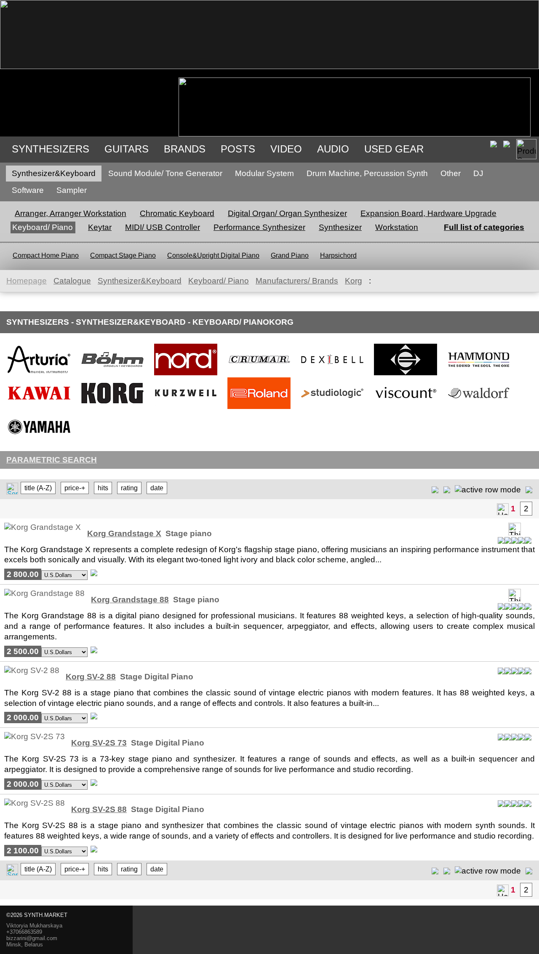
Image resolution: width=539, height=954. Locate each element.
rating (129, 488)
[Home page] (503, 509)
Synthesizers (50, 149)
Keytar (100, 227)
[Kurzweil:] (185, 408)
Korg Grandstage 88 (130, 599)
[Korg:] (112, 408)
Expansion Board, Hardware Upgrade (428, 213)
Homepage (26, 280)
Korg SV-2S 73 (99, 742)
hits (103, 488)
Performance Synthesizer (259, 227)
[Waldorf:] (478, 408)
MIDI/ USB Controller (162, 227)
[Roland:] (259, 408)
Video (286, 149)
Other (450, 173)
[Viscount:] (405, 408)
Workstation (396, 227)
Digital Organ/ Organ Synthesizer (287, 213)
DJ (478, 173)
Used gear (394, 149)
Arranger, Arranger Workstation (70, 213)
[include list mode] (447, 489)
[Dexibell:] (332, 374)
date (156, 488)
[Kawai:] (39, 408)
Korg (353, 280)
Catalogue (72, 280)
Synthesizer (340, 227)
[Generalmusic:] (405, 374)
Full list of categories (484, 227)
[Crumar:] (259, 374)
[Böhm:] (112, 374)
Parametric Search (51, 459)
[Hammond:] (478, 374)
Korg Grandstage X (124, 533)
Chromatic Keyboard (177, 213)
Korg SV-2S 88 (99, 809)
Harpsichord (338, 255)
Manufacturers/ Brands (297, 280)
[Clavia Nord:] (185, 374)
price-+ (74, 488)
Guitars (126, 149)
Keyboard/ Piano (42, 227)
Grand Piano (290, 255)
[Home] (269, 66)
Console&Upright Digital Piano (213, 255)
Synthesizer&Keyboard (54, 173)
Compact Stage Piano (123, 255)
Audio (333, 149)
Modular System (264, 173)
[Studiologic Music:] (332, 408)
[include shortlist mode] (435, 489)
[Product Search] (526, 149)
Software (28, 190)
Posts (238, 149)
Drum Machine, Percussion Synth (367, 173)
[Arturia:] (39, 374)
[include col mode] (529, 489)
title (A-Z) (38, 488)
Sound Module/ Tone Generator (165, 173)
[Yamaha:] (39, 442)
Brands (184, 149)
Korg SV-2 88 (91, 676)
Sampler (71, 190)
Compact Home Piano (46, 255)
